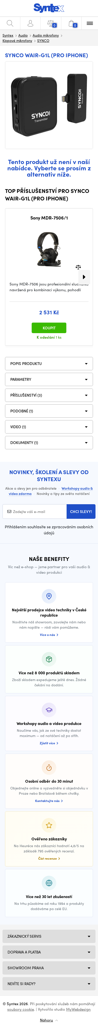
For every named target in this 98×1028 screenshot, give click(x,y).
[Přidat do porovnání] (78, 267)
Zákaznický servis (24, 936)
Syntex (8, 35)
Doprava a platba (24, 952)
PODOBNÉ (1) (21, 411)
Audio (23, 35)
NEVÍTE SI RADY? (21, 983)
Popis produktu (26, 363)
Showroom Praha (26, 968)
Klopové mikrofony (17, 40)
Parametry (20, 379)
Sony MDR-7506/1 (49, 218)
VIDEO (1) (18, 426)
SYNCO (43, 40)
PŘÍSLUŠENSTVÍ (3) (26, 395)
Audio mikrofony (46, 35)
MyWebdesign (78, 1009)
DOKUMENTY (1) (24, 442)
